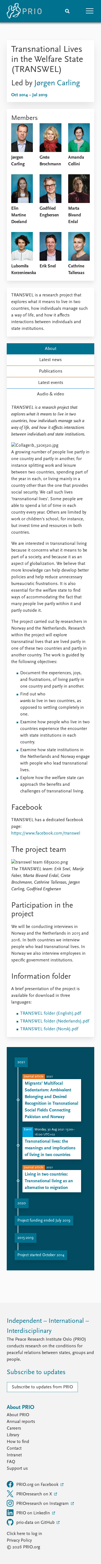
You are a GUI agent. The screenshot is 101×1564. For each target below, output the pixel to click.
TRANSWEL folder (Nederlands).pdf (54, 1021)
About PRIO (18, 1415)
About (50, 349)
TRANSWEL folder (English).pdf (50, 1013)
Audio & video (50, 394)
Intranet (14, 1455)
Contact (14, 1448)
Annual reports (21, 1422)
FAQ (11, 1462)
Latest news (50, 360)
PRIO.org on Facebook (37, 1485)
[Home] (24, 11)
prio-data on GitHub (36, 1523)
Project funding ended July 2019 (43, 1221)
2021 (21, 1062)
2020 (21, 1203)
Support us (17, 1468)
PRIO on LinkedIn (33, 1513)
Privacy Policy (19, 1540)
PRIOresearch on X (34, 1494)
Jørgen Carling (57, 83)
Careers (14, 1428)
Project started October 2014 (40, 1255)
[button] (90, 11)
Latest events (50, 383)
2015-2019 (25, 1238)
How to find (18, 1442)
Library (13, 1435)
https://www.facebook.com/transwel (45, 833)
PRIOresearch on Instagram (43, 1504)
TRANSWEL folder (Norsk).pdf (49, 1029)
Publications (50, 371)
